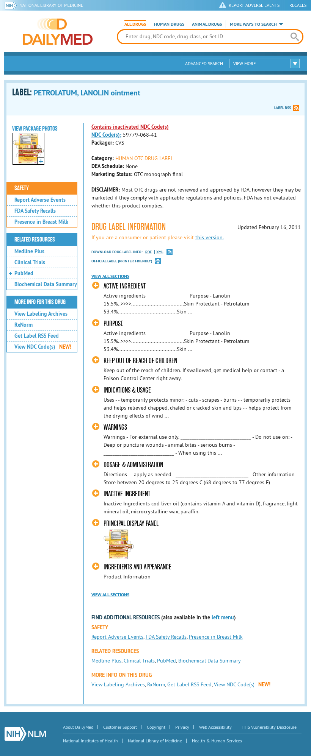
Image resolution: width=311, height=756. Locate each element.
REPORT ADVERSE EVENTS (254, 5)
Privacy (182, 727)
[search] (294, 36)
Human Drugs (169, 24)
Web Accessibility (215, 727)
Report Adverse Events (40, 199)
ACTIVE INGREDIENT (125, 286)
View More (244, 63)
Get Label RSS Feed (36, 335)
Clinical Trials (29, 262)
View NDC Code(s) (42, 346)
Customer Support (120, 727)
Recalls (297, 5)
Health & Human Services (217, 741)
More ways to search (253, 24)
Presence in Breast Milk (41, 221)
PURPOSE (113, 323)
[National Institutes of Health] (12, 5)
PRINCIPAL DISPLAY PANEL (131, 523)
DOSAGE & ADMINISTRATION (133, 464)
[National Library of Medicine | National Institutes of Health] (25, 734)
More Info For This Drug (40, 302)
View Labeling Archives (41, 313)
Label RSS (282, 107)
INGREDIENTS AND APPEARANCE (137, 567)
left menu (223, 617)
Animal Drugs (207, 24)
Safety (21, 188)
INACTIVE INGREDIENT (127, 493)
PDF (148, 252)
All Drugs (135, 24)
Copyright (156, 727)
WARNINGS (115, 427)
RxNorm (23, 324)
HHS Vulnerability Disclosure (269, 727)
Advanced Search (204, 63)
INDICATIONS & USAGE (127, 390)
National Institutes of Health (90, 741)
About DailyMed (78, 727)
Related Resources (34, 239)
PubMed (23, 273)
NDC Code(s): (106, 134)
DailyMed (58, 31)
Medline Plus (29, 251)
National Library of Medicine (51, 5)
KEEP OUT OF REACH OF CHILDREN (140, 360)
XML (159, 252)
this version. (209, 237)
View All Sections (110, 276)
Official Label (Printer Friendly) (121, 261)
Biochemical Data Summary (45, 284)
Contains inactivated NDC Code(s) (130, 126)
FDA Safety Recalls (35, 210)
